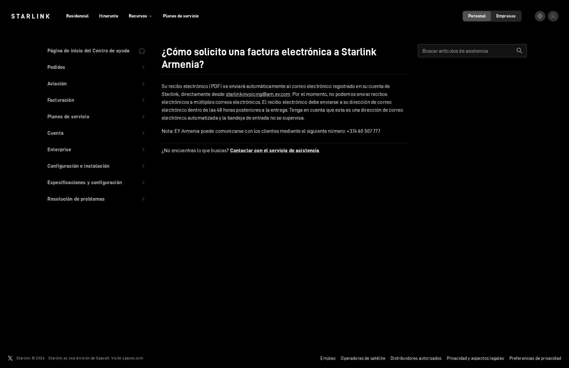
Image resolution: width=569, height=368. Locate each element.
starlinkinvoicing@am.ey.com (258, 94)
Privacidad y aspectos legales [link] (475, 358)
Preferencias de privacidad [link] (535, 358)
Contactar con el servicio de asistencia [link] (274, 150)
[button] (96, 67)
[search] (519, 50)
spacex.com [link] (132, 358)
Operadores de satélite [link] (363, 358)
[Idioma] (540, 16)
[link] (30, 16)
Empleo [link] (328, 358)
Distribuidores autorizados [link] (416, 358)
